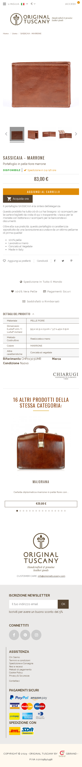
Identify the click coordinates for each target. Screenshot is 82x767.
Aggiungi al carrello (43, 192)
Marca (56, 358)
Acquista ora (18, 199)
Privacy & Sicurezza (19, 676)
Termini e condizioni (19, 660)
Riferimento (12, 358)
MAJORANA (41, 481)
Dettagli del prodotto (16, 314)
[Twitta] (63, 260)
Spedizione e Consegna (21, 663)
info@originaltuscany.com (51, 576)
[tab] (41, 314)
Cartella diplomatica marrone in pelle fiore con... (41, 492)
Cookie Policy (16, 672)
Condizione (11, 363)
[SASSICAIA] (9, 135)
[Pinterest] (71, 260)
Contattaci (14, 681)
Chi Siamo (14, 657)
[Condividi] (54, 260)
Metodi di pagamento (20, 669)
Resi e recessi (16, 666)
